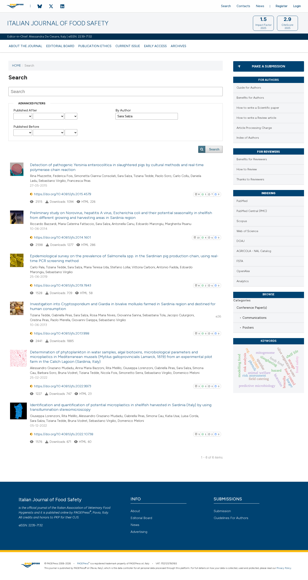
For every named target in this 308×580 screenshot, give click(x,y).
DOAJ (241, 241)
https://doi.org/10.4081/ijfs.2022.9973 (62, 386)
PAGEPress (82, 512)
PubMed (242, 201)
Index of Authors (248, 138)
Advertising (139, 532)
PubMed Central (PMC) (252, 211)
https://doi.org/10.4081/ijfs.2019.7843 (62, 285)
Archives (178, 46)
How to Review (247, 169)
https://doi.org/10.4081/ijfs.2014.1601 (62, 237)
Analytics (243, 281)
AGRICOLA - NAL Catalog (254, 251)
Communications (254, 318)
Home (16, 65)
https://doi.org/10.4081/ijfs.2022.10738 (63, 434)
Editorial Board (60, 46)
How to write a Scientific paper (258, 108)
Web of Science (247, 231)
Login (297, 6)
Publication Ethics (94, 46)
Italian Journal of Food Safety (57, 23)
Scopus (242, 221)
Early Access (155, 46)
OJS (75, 517)
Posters (248, 327)
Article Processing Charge (254, 128)
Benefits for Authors (250, 97)
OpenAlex (243, 271)
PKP (57, 517)
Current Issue (127, 46)
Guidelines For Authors (231, 518)
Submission (222, 511)
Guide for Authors (249, 87)
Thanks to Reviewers (250, 179)
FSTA (240, 261)
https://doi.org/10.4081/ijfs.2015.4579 (62, 194)
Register (281, 6)
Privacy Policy (284, 568)
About (135, 511)
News (260, 6)
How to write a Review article (256, 118)
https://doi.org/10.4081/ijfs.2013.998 (61, 333)
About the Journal (25, 46)
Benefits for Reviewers (252, 159)
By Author (123, 110)
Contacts (243, 6)
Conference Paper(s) (252, 308)
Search (226, 6)
